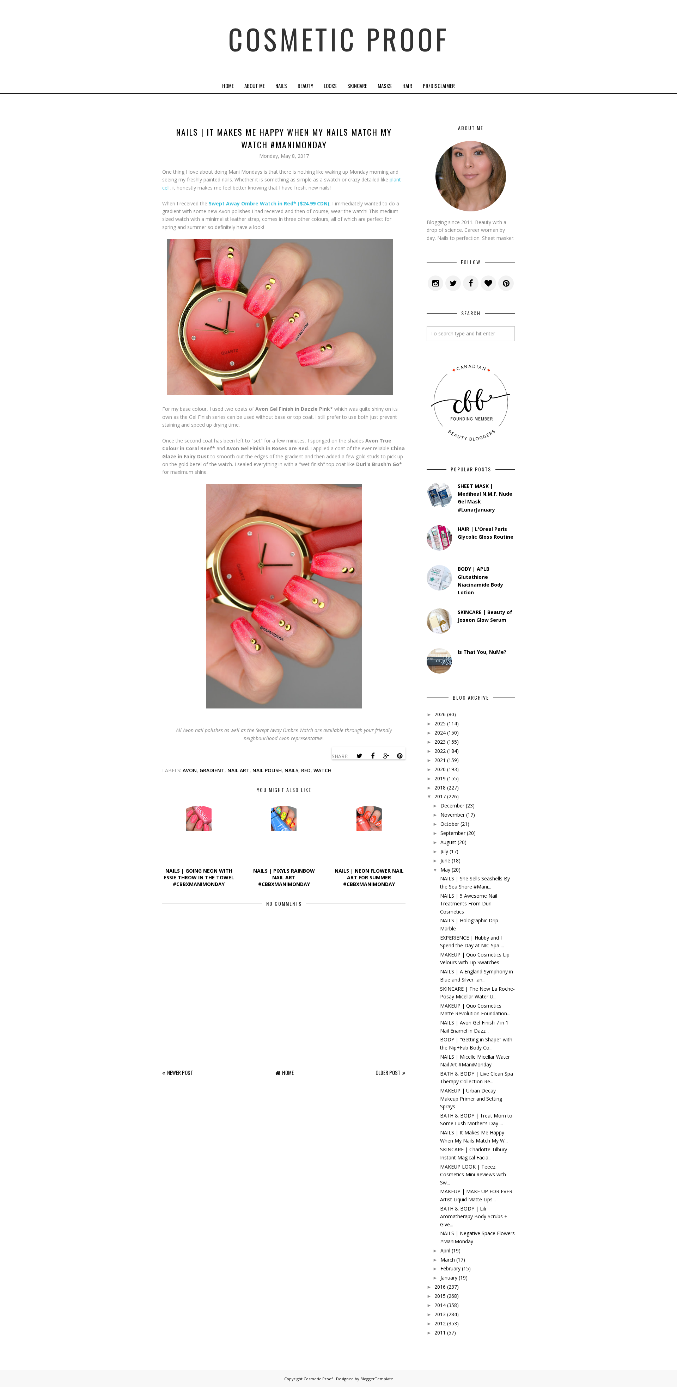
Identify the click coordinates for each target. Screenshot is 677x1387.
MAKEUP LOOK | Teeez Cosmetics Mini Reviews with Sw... (473, 1174)
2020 (440, 769)
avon (190, 770)
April (445, 1250)
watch (322, 770)
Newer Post (180, 1072)
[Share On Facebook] (372, 756)
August (448, 842)
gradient (212, 770)
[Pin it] (399, 756)
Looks (330, 85)
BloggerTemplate (376, 1378)
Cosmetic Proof (338, 39)
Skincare (357, 85)
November (452, 814)
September (452, 833)
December (452, 805)
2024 (440, 732)
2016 (440, 1286)
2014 (440, 1305)
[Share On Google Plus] (386, 756)
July (444, 851)
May (445, 869)
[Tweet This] (359, 756)
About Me (254, 85)
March (447, 1259)
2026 (440, 714)
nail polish (267, 770)
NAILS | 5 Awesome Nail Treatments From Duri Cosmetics (468, 903)
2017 (440, 796)
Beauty (305, 85)
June (445, 860)
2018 (440, 787)
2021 (440, 760)
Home (228, 85)
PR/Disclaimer (439, 85)
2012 (440, 1323)
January (448, 1277)
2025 (440, 723)
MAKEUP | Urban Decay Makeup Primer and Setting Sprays (471, 1098)
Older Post (388, 1072)
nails (291, 770)
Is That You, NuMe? (482, 652)
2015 (440, 1296)
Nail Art (238, 770)
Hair (407, 85)
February (450, 1268)
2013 (440, 1314)
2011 (440, 1332)
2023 (440, 741)
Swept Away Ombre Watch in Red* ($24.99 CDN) (269, 203)
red (306, 770)
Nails (281, 85)
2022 (440, 751)
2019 (440, 778)
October (449, 824)
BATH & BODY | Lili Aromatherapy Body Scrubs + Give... (473, 1216)
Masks (385, 85)
